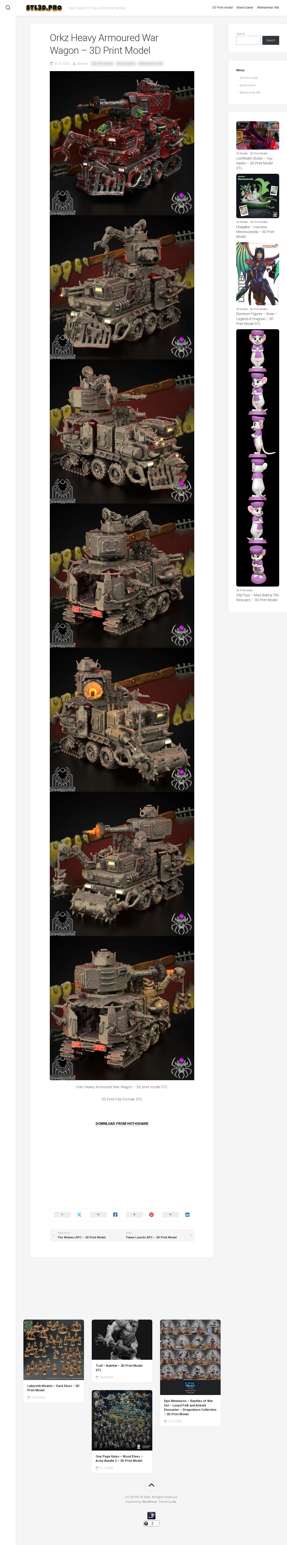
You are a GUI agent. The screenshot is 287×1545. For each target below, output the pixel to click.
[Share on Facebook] (104, 1215)
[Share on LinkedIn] (176, 1215)
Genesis (82, 63)
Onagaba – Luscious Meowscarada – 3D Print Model (255, 232)
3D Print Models (259, 153)
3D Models (242, 153)
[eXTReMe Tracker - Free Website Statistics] (151, 1518)
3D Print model (222, 7)
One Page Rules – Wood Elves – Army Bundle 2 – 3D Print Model (119, 1459)
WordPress (149, 1502)
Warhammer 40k (268, 7)
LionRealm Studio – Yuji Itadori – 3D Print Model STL (254, 163)
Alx (174, 1502)
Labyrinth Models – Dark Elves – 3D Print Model (53, 1388)
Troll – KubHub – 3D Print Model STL (119, 1368)
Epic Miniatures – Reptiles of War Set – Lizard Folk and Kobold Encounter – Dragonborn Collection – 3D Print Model (190, 1407)
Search (240, 33)
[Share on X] (68, 1215)
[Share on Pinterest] (140, 1215)
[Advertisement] (122, 1181)
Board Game (245, 7)
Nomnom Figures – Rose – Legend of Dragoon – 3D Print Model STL (256, 319)
